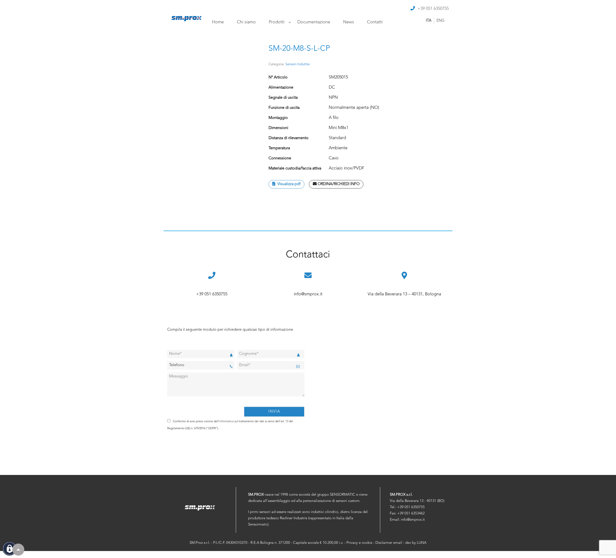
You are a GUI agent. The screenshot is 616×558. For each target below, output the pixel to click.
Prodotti (276, 22)
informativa (226, 421)
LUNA (421, 543)
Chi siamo (246, 22)
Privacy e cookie (359, 543)
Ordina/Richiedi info (338, 184)
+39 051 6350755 (433, 8)
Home (218, 22)
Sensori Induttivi (297, 64)
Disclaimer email (388, 543)
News (348, 22)
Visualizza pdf (288, 184)
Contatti (375, 22)
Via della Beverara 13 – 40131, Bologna (404, 294)
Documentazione (313, 22)
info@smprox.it (308, 294)
